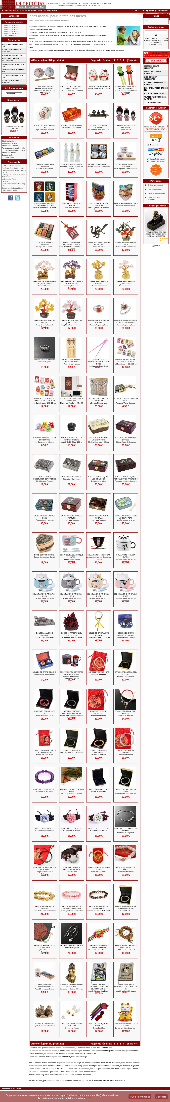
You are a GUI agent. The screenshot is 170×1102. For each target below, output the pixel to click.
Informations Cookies (10, 146)
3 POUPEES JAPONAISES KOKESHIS (14, 127)
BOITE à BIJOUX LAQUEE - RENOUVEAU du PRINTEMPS (126, 479)
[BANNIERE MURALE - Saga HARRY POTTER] (71, 387)
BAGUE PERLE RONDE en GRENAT (98, 323)
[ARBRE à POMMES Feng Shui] (126, 230)
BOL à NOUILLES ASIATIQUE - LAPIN (71, 558)
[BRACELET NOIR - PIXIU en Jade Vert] (44, 855)
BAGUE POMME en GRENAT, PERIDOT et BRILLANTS (125, 323)
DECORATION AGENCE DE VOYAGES (12, 82)
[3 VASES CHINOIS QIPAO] (71, 152)
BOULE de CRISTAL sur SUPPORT (99, 636)
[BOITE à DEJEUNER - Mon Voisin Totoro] (126, 504)
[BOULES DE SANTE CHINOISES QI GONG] (126, 621)
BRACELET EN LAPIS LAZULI (98, 790)
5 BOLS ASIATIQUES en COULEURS (98, 206)
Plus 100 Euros (10, 35)
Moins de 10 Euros (11, 25)
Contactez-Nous (8, 157)
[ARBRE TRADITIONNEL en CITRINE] (44, 308)
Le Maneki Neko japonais (11, 166)
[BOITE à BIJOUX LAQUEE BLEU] (44, 504)
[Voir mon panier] (167, 16)
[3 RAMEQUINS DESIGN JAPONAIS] (44, 152)
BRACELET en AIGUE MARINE (125, 752)
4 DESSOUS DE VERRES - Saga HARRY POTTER (44, 205)
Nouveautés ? (14, 100)
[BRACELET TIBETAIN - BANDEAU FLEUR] (98, 933)
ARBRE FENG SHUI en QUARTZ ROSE (126, 284)
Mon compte (141, 10)
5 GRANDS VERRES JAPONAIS (44, 245)
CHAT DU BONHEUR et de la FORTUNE (126, 1027)
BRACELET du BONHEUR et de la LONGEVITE (44, 752)
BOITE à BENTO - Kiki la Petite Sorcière (71, 440)
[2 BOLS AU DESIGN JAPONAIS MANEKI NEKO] (44, 74)
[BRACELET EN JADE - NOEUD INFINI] (71, 777)
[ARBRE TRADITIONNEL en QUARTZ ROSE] (71, 308)
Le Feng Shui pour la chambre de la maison (13, 176)
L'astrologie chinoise (9, 190)
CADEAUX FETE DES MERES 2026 (13, 65)
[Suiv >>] (132, 60)
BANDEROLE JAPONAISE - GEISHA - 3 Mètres (126, 362)
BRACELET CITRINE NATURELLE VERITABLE (71, 714)
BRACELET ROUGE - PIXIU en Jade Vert (44, 949)
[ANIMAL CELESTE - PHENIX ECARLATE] (98, 230)
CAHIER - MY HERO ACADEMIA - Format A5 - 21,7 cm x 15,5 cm (98, 989)
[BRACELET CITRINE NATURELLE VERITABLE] (71, 699)
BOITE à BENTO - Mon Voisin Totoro (98, 440)
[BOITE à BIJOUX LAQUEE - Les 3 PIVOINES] (98, 465)
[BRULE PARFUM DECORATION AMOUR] (44, 972)
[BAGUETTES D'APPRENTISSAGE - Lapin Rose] (98, 348)
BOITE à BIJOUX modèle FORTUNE (71, 518)
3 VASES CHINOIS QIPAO (71, 166)
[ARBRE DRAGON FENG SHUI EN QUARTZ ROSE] (44, 269)
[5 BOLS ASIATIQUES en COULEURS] (98, 191)
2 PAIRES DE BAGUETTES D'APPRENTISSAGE (126, 89)
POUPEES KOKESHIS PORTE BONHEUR (155, 83)
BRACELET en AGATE (72, 751)
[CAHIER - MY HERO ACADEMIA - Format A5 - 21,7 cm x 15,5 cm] (98, 972)
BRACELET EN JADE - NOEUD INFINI (72, 791)
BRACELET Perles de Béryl (125, 869)
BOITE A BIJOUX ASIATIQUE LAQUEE (126, 440)
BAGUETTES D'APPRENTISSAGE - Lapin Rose (98, 363)
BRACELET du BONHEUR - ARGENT (125, 713)
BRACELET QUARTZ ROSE (125, 909)
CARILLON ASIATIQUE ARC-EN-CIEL (99, 1026)
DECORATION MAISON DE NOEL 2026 (12, 51)
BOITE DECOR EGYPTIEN (44, 556)
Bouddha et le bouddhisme (12, 188)
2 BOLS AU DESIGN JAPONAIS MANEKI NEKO (44, 89)
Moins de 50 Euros (11, 31)
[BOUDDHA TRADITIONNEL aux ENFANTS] (71, 621)
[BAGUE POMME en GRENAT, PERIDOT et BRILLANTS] (126, 308)
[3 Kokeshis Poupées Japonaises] (14, 115)
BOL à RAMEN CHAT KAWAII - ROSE (126, 597)
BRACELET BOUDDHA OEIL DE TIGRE (126, 674)
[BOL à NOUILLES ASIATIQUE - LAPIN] (71, 543)
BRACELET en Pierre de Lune (125, 791)
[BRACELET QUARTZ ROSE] (126, 894)
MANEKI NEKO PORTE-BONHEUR (152, 72)
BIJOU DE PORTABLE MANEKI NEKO (126, 401)
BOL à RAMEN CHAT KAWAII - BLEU (44, 597)
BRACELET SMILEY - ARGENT (72, 947)
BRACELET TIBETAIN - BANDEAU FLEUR (98, 948)
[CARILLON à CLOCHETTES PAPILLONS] (71, 1012)
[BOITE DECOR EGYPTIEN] (44, 543)
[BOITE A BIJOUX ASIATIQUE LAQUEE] (126, 426)
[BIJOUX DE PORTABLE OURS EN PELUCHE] (44, 426)
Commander (162, 10)
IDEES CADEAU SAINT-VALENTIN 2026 (11, 60)
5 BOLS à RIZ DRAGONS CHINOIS (72, 205)
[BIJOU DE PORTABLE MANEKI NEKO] (126, 387)
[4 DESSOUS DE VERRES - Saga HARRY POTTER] (44, 191)
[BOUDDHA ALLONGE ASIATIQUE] (44, 621)
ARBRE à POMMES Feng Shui (125, 245)
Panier (152, 10)
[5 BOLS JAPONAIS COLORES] (126, 191)
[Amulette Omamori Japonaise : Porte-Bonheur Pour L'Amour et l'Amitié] (71, 230)
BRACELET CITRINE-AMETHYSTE (98, 713)
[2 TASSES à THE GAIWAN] (71, 113)
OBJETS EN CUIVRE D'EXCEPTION (151, 67)
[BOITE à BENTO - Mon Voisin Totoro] (98, 426)
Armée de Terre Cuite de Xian (13, 168)
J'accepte (161, 1096)
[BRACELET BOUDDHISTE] (98, 660)
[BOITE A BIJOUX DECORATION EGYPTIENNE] (44, 465)
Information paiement (10, 153)
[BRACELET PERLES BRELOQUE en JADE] (71, 855)
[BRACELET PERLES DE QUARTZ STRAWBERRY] (71, 894)
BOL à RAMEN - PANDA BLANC (126, 558)
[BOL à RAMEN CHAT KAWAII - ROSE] (126, 582)
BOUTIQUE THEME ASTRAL (154, 93)
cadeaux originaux (76, 1063)
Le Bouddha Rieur (9, 179)
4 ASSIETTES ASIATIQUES (98, 165)
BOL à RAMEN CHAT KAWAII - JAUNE (99, 597)
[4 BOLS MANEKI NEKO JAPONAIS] (126, 152)
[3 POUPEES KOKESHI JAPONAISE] (126, 113)
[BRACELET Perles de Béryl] (126, 855)
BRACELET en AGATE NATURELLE (99, 752)
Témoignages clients (156, 206)
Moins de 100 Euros (11, 33)
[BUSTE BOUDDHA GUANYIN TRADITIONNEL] (71, 972)
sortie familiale (58, 1075)
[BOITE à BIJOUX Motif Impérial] (98, 504)
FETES (24, 10)
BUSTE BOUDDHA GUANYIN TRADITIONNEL (71, 987)
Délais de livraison (9, 141)
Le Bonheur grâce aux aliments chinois (14, 171)
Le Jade (5, 181)
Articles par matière (13, 88)
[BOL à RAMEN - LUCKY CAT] (98, 543)
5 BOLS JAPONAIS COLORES (126, 204)
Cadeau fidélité (7, 155)
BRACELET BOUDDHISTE (98, 673)
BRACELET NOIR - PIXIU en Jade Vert (44, 870)
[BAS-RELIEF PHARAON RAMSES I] (98, 387)
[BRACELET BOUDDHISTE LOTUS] (44, 699)
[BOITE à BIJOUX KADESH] (71, 465)
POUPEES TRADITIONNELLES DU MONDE (155, 98)
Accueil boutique (10, 10)
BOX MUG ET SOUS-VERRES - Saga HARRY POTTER (71, 675)
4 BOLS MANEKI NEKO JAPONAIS (125, 166)
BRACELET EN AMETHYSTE (44, 790)
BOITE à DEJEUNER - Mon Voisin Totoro (125, 518)
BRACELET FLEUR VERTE (98, 829)
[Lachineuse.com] (23, 4)
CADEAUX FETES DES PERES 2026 (13, 71)
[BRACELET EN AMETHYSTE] (44, 777)
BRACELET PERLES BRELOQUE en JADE (71, 869)
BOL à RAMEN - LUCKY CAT (98, 557)
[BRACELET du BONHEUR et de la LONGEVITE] (44, 738)
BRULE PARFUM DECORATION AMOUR (44, 987)
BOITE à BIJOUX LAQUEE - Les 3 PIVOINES (99, 479)
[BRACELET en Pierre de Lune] (126, 777)
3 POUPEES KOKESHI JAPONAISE (126, 127)
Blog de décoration (155, 189)
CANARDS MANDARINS (44, 1025)
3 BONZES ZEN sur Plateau (98, 127)
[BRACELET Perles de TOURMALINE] (98, 894)
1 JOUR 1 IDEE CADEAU (153, 102)
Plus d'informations (140, 1096)
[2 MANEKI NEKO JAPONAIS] (98, 74)
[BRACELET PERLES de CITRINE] (44, 894)
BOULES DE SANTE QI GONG (44, 673)
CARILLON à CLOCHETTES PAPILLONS (72, 1026)
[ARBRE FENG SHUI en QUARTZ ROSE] (126, 269)
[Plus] (25, 100)
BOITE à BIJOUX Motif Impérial (98, 518)
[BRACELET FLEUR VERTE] (98, 816)
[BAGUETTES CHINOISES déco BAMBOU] (71, 348)
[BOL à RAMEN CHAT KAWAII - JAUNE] (98, 582)
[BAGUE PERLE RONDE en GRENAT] (98, 308)
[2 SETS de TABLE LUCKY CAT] (44, 113)
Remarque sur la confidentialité (14, 148)
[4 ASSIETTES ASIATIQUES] (98, 152)
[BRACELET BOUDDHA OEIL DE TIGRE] (126, 660)
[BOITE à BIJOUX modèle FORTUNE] (71, 504)
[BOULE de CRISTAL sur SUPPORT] (98, 621)
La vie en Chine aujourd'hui (154, 198)
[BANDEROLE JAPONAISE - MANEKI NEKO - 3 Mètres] (44, 387)
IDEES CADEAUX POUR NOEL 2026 (13, 45)
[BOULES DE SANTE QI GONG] (44, 660)
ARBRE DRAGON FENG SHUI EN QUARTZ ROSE (44, 284)
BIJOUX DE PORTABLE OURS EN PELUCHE (44, 440)
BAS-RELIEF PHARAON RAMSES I (98, 401)
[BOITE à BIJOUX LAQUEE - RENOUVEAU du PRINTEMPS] (126, 465)
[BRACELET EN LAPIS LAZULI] (98, 777)
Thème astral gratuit (155, 185)
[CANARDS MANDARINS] (44, 1012)
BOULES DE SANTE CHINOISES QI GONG (125, 635)
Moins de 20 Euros (11, 27)
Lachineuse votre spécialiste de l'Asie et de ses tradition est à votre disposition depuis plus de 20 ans (78, 5)
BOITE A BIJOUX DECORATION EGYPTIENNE (44, 479)
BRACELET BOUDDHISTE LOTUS (44, 713)
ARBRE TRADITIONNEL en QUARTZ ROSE (72, 323)
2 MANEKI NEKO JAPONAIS (98, 87)
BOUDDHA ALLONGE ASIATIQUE (45, 635)
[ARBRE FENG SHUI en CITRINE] (98, 269)
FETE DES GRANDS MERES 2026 (12, 76)
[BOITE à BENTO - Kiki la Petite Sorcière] (71, 426)
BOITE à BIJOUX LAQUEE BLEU (44, 518)
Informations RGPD (9, 143)
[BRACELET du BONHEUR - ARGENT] (126, 699)
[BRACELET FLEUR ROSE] (71, 816)
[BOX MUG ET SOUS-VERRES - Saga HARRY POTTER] (71, 660)
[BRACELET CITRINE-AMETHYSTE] (98, 699)
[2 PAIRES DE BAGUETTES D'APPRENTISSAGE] (126, 74)
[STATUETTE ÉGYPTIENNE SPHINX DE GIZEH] (156, 220)
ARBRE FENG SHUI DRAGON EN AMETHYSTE (71, 285)
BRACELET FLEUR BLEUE (44, 829)
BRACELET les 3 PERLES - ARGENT (125, 830)
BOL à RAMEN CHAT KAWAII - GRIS (72, 597)
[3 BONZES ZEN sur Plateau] (98, 113)
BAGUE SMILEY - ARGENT (44, 361)
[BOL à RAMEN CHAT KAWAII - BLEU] (44, 582)
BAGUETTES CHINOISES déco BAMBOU (72, 362)
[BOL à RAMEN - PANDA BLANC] (126, 543)
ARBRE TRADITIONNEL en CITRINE (44, 324)
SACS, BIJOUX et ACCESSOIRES (150, 78)
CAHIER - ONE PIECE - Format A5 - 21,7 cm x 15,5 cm (125, 988)
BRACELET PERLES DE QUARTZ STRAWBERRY (71, 909)
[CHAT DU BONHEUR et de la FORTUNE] (126, 1012)
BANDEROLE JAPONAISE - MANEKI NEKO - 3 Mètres (45, 401)
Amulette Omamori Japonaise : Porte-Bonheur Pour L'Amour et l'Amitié (71, 246)
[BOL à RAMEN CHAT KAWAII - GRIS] (71, 582)
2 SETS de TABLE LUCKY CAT (44, 127)
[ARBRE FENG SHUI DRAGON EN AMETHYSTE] (71, 269)
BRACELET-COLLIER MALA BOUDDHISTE (126, 948)
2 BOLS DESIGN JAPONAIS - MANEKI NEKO (71, 88)
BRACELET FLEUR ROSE (71, 829)
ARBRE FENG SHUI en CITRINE (98, 284)
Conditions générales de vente (13, 150)
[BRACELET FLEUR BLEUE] (44, 816)
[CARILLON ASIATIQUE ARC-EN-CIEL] (98, 1012)
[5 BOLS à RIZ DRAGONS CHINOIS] (71, 191)
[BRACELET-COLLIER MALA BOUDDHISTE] (126, 933)
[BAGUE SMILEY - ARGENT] (44, 348)
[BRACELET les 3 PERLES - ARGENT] (126, 816)
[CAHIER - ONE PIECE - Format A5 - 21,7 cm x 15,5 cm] (126, 972)
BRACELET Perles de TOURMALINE (98, 909)
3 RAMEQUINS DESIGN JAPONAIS (44, 166)
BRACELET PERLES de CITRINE (44, 909)
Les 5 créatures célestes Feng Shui (13, 185)
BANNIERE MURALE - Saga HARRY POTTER (71, 402)
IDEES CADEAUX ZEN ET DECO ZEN (156, 89)
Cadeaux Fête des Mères (70, 35)
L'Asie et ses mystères (156, 193)
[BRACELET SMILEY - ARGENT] (71, 933)
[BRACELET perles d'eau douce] (98, 855)
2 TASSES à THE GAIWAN (71, 126)
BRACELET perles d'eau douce (99, 869)
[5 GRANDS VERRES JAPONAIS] (44, 230)
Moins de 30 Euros (11, 29)
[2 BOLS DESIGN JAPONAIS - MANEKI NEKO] (71, 74)
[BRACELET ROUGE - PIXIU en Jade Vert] (44, 933)
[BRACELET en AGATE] (71, 738)
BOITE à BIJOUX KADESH (71, 478)
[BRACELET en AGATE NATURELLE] (98, 738)
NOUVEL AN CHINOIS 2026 (12, 55)
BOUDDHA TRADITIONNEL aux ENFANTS (71, 635)
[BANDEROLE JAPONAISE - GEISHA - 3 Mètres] (126, 348)
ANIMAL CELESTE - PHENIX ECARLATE (98, 245)
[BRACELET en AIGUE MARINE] (126, 738)
